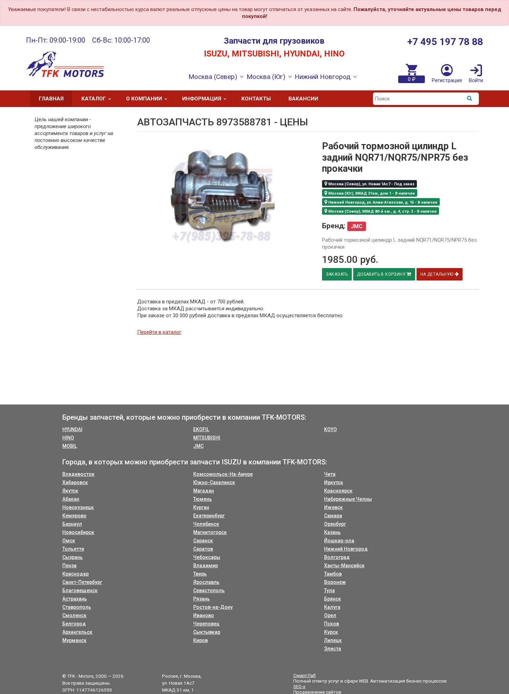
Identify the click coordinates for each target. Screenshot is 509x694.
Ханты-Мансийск (344, 565)
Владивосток (78, 474)
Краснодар (75, 574)
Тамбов (333, 574)
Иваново (203, 615)
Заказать (337, 274)
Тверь (200, 574)
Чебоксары (206, 557)
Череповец (206, 623)
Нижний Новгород (346, 549)
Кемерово (74, 515)
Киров (200, 640)
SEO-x (299, 686)
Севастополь (209, 590)
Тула (329, 590)
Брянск (332, 599)
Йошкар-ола (339, 540)
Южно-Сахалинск (214, 482)
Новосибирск (78, 532)
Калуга (332, 607)
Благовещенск (80, 590)
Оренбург (335, 524)
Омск (68, 540)
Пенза (69, 565)
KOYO (330, 429)
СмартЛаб (304, 675)
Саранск (203, 540)
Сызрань (72, 557)
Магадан (203, 490)
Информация (201, 99)
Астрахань (74, 599)
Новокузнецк (78, 507)
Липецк (333, 640)
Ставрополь (76, 607)
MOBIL (69, 446)
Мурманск (74, 640)
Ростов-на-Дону (213, 607)
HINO (68, 438)
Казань (332, 532)
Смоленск (74, 615)
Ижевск (333, 507)
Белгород (74, 623)
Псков (331, 623)
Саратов (203, 549)
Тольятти (73, 549)
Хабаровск (75, 482)
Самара (333, 515)
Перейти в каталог (159, 332)
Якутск (70, 490)
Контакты (256, 99)
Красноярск (338, 490)
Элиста (332, 648)
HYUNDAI (72, 429)
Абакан (70, 499)
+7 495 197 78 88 (445, 41)
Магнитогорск (210, 532)
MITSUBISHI (206, 438)
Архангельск (77, 632)
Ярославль (206, 582)
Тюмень (202, 499)
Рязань (201, 599)
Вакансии (303, 99)
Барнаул (72, 524)
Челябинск (206, 524)
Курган (201, 507)
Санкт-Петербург (82, 582)
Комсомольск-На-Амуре (223, 474)
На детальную (437, 274)
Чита (330, 474)
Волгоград (337, 557)
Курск (331, 632)
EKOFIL (201, 429)
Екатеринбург (209, 515)
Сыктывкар (206, 632)
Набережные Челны (348, 499)
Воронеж (335, 582)
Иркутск (333, 482)
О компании (144, 99)
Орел (330, 615)
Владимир (205, 565)
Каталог (93, 99)
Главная (51, 99)
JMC (198, 446)
